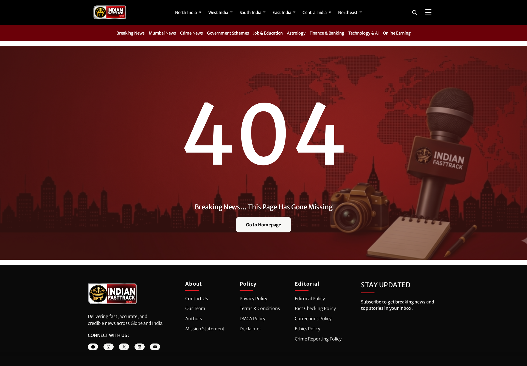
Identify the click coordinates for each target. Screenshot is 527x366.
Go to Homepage (263, 224)
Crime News (191, 33)
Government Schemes (228, 33)
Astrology (296, 33)
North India (186, 12)
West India (218, 12)
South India (250, 12)
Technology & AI (363, 33)
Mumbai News (162, 33)
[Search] (414, 12)
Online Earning (397, 33)
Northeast (347, 12)
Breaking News (130, 33)
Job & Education (268, 33)
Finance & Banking (327, 33)
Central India (314, 12)
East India (282, 12)
